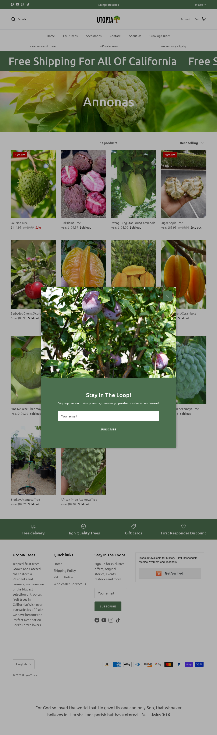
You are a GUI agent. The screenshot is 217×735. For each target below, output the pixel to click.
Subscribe (108, 429)
